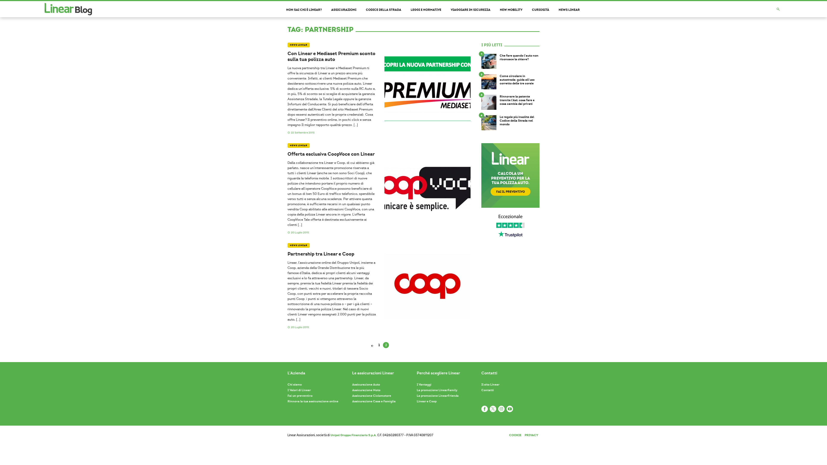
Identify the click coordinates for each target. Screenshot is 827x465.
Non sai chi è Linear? (304, 10)
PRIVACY (531, 435)
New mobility (511, 10)
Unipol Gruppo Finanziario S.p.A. (353, 435)
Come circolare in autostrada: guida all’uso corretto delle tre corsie (517, 79)
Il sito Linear (490, 384)
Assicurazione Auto (366, 384)
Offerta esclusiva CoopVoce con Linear (331, 154)
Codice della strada (383, 10)
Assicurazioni (343, 10)
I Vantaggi (424, 384)
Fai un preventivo (300, 396)
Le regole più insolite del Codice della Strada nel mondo (517, 120)
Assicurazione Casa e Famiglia (374, 401)
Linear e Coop (427, 401)
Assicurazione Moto (366, 390)
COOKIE (515, 435)
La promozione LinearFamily (437, 390)
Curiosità (540, 10)
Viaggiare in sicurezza (470, 10)
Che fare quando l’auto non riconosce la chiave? (519, 57)
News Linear (569, 10)
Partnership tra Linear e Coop (321, 254)
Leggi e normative (426, 10)
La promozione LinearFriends (438, 396)
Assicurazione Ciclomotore (371, 396)
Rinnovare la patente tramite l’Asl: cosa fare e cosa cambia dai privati (517, 100)
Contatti (487, 390)
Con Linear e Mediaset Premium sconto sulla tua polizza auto (331, 56)
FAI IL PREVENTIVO (510, 192)
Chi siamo (295, 384)
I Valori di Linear (299, 390)
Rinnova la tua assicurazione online (313, 401)
